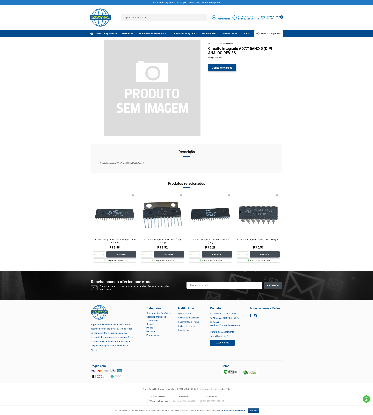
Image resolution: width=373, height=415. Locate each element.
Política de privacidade (188, 317)
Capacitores (152, 324)
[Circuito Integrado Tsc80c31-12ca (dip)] (210, 228)
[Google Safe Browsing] (250, 373)
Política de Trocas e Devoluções (187, 328)
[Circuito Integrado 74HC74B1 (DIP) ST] (258, 228)
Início (213, 43)
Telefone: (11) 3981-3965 (224, 313)
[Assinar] (273, 285)
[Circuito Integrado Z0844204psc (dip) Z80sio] (115, 228)
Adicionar (121, 254)
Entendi (253, 410)
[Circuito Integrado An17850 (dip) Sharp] (162, 228)
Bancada (150, 331)
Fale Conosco (222, 343)
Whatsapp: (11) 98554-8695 (225, 318)
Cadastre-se (253, 19)
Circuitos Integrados (225, 43)
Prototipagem (153, 335)
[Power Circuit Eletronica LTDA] (100, 17)
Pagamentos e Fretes (188, 322)
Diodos (149, 327)
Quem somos (184, 313)
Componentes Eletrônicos (158, 313)
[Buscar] (204, 17)
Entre (240, 19)
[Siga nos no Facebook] (250, 316)
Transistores (152, 320)
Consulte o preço (222, 67)
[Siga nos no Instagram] (255, 316)
